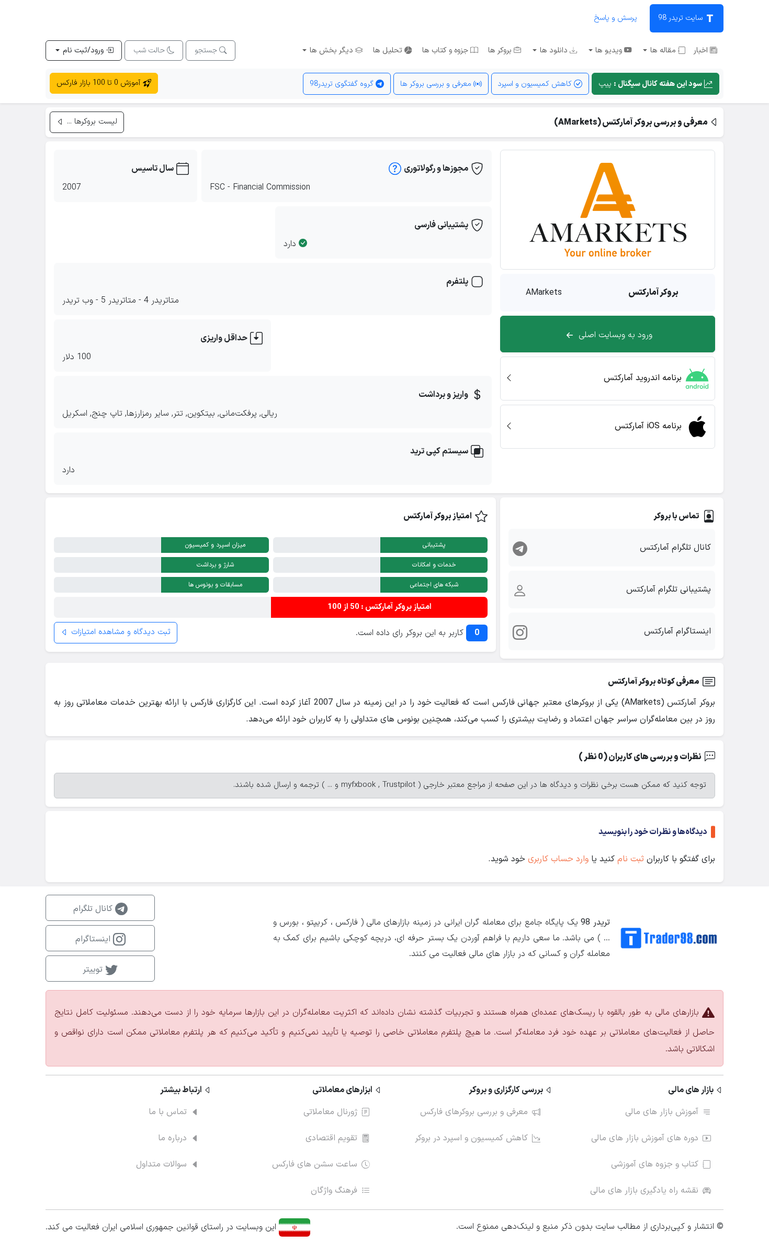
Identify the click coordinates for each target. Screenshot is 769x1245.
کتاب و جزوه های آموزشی (654, 1164)
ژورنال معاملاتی (330, 1112)
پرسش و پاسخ (615, 18)
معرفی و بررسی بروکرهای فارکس (474, 1112)
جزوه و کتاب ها (446, 50)
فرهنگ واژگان (334, 1190)
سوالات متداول (161, 1164)
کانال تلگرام (94, 909)
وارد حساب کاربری (558, 859)
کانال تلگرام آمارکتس (675, 547)
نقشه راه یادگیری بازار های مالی (644, 1190)
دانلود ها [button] (554, 50)
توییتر (94, 969)
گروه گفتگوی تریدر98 (343, 84)
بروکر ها (501, 50)
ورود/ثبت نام (83, 50)
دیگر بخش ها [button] (331, 50)
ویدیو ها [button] (608, 50)
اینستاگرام (94, 939)
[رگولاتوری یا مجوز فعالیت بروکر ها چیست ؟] (395, 171)
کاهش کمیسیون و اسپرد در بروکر (471, 1138)
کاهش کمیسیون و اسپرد (536, 84)
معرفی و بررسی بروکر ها (436, 84)
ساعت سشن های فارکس (314, 1164)
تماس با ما (168, 1112)
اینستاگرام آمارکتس (677, 631)
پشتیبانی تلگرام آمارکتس (668, 589)
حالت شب (150, 50)
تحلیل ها (388, 50)
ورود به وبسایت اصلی (614, 335)
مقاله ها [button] (663, 50)
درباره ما (172, 1138)
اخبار (702, 50)
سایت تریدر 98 (681, 18)
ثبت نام (630, 859)
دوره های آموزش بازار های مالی (644, 1138)
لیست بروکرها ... (90, 122)
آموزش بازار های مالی (661, 1112)
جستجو (207, 50)
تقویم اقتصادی (331, 1138)
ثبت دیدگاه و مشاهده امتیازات (120, 632)
